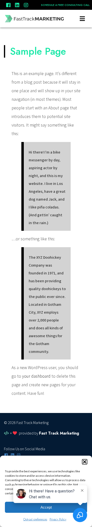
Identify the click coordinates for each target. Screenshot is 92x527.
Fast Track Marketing (59, 433)
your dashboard (36, 376)
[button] (84, 461)
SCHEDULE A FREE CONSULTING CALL (65, 5)
